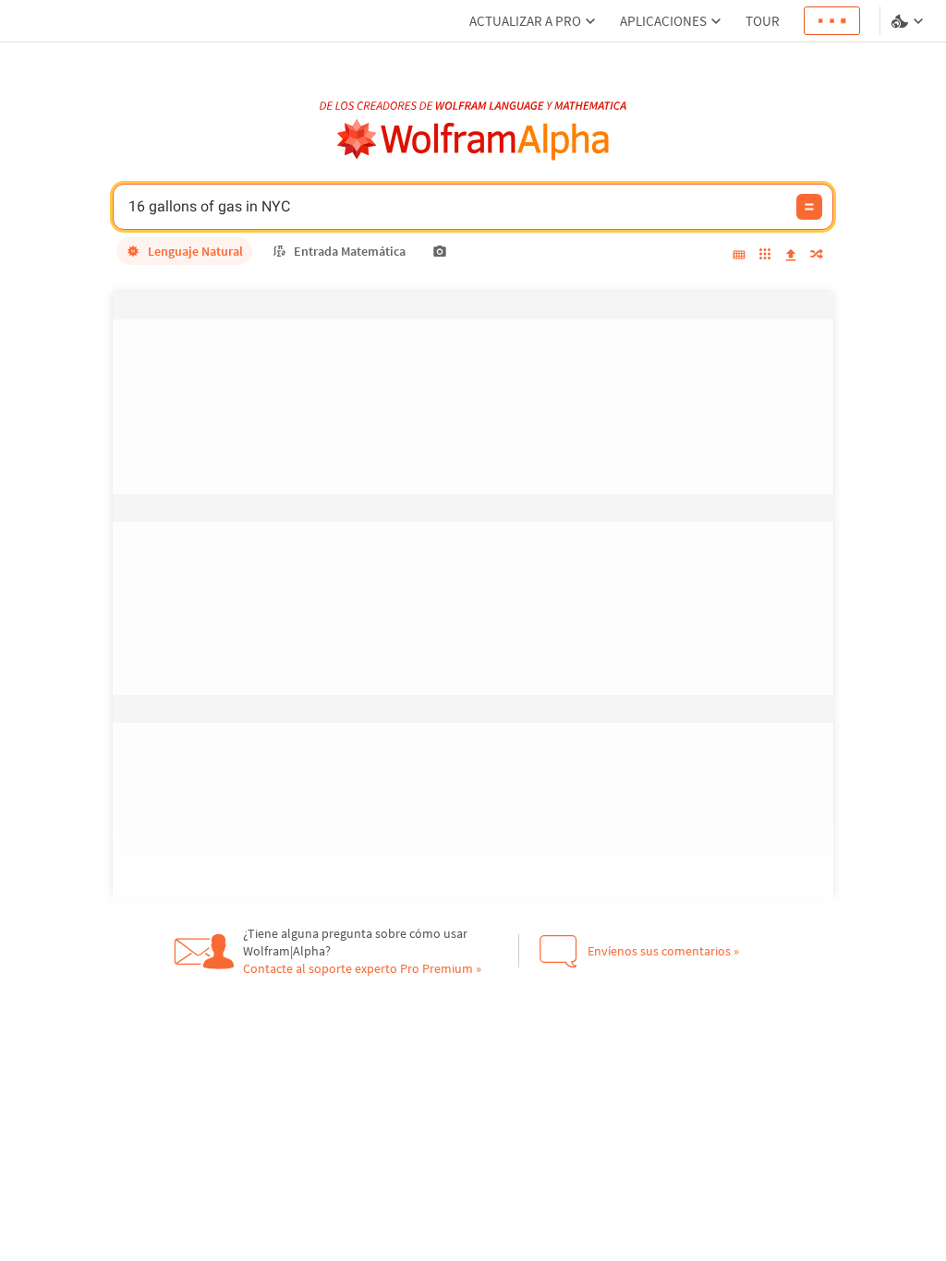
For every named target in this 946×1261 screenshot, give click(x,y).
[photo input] (440, 251)
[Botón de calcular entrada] (809, 207)
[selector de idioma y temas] (909, 21)
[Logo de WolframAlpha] (473, 140)
